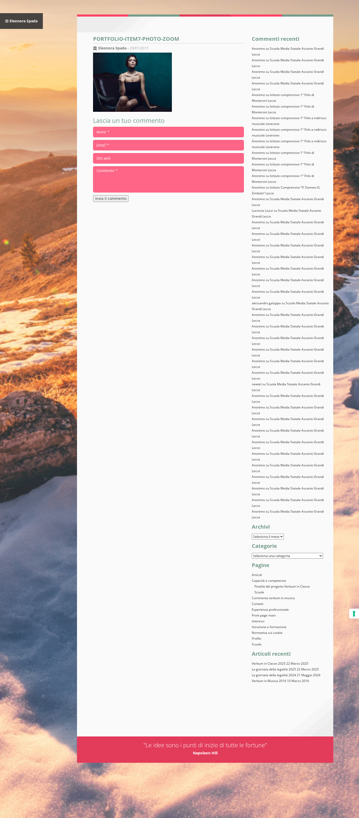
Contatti (257, 604)
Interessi (258, 621)
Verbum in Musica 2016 (269, 681)
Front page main (264, 615)
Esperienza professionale (270, 609)
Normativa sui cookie (267, 632)
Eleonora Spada (23, 20)
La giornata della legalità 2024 (274, 675)
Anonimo (258, 500)
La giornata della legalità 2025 (274, 669)
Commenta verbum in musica (273, 598)
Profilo (256, 638)
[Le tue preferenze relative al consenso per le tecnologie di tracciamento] (354, 614)
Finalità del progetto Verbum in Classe (282, 586)
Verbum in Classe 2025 (268, 663)
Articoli (257, 575)
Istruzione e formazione (269, 627)
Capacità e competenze (269, 580)
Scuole (259, 592)
